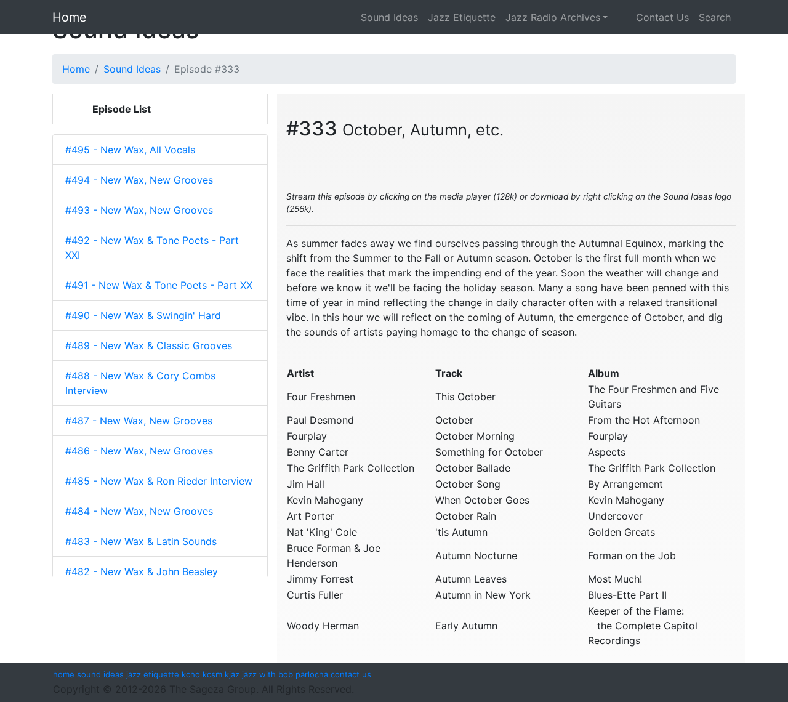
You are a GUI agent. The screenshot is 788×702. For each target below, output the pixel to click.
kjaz (232, 674)
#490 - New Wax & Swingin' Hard (143, 315)
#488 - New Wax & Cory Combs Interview (140, 383)
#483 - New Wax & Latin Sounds (141, 541)
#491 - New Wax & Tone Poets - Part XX (158, 285)
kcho (191, 674)
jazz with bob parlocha (285, 674)
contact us (351, 674)
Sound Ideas (389, 17)
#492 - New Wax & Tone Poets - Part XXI (152, 247)
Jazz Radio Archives (552, 17)
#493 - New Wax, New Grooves (139, 210)
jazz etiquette (152, 674)
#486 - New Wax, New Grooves (139, 451)
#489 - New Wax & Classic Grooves (148, 345)
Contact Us (653, 17)
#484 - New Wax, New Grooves (139, 511)
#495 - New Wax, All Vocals (130, 149)
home (63, 674)
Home (69, 17)
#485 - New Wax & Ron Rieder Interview (158, 481)
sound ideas (100, 674)
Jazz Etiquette (462, 17)
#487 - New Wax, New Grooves (138, 420)
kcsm (212, 674)
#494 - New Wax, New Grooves (139, 180)
